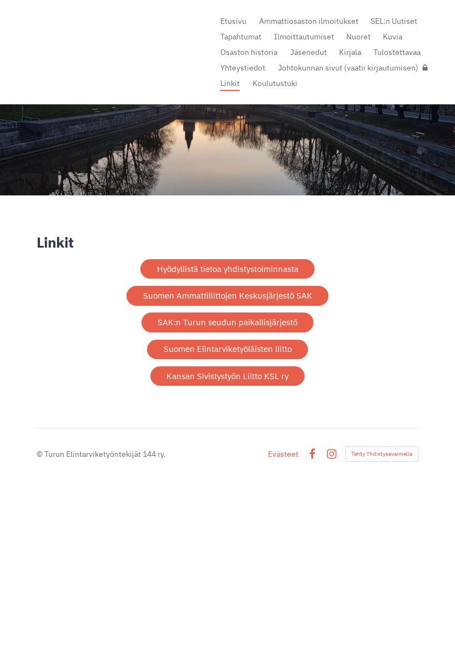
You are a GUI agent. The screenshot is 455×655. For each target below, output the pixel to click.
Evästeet (283, 454)
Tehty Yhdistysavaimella (381, 453)
